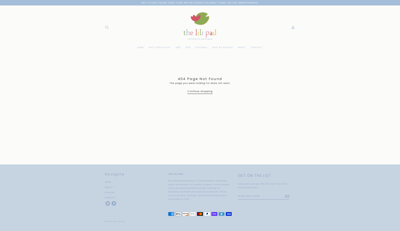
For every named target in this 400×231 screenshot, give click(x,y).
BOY (188, 47)
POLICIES (110, 192)
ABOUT (242, 47)
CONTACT (257, 47)
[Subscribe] (286, 196)
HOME (141, 47)
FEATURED (201, 47)
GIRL (178, 47)
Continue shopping (199, 91)
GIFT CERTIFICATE (160, 47)
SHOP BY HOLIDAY (222, 47)
